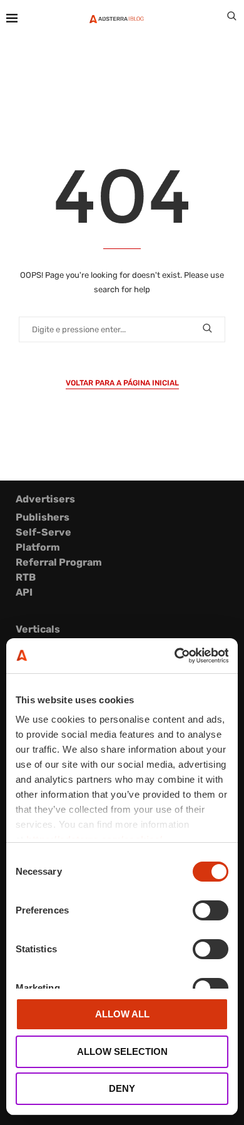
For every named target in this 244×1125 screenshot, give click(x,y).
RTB (26, 577)
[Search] (231, 19)
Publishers (42, 517)
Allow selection (122, 1051)
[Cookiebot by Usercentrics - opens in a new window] (175, 656)
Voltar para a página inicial (122, 383)
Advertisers (45, 499)
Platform (38, 547)
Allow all (122, 1014)
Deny (122, 1088)
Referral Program (59, 562)
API (24, 592)
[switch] (210, 910)
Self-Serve (43, 532)
